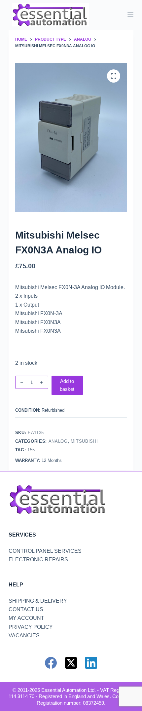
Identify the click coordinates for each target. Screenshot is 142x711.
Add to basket (67, 385)
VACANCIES (24, 635)
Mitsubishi (84, 441)
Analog (58, 441)
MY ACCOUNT (26, 618)
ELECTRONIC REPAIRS (38, 559)
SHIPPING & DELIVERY (38, 601)
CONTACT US (26, 609)
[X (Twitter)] (71, 663)
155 (31, 449)
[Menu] (130, 15)
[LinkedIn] (91, 663)
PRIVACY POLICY (31, 627)
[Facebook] (51, 663)
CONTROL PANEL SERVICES (45, 551)
